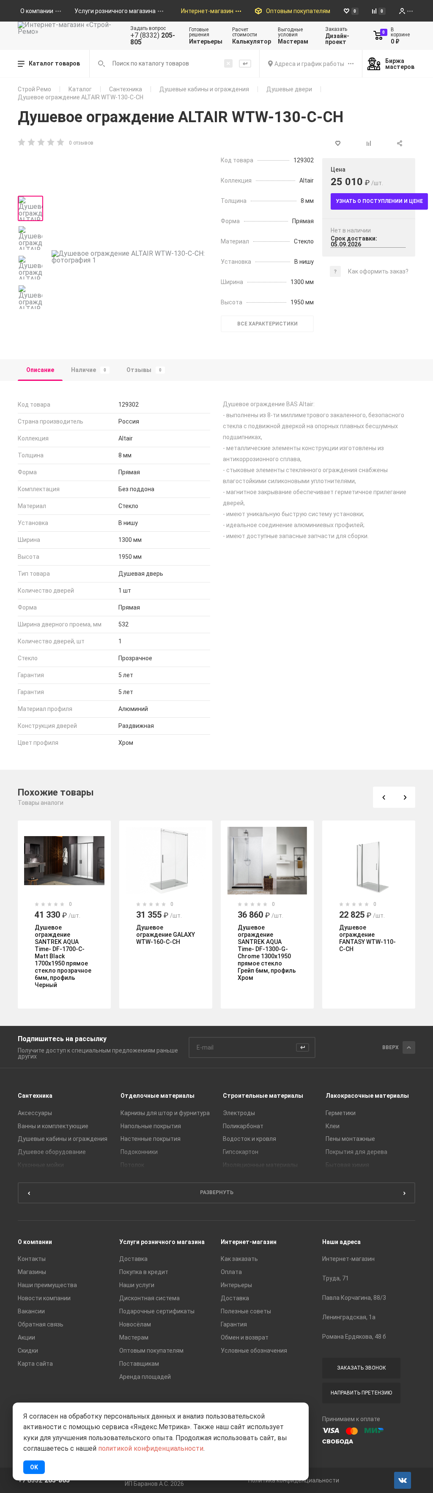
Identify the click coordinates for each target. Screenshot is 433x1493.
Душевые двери (289, 89)
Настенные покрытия (151, 1138)
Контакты (32, 1259)
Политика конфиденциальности (293, 1480)
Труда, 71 (335, 1278)
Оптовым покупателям (151, 1351)
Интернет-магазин (249, 1242)
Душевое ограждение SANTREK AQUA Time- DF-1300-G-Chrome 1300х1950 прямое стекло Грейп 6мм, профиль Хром (267, 952)
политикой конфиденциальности (150, 1448)
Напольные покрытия (151, 1126)
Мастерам (133, 1337)
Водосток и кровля (249, 1138)
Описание (40, 369)
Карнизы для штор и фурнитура (165, 1113)
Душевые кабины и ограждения (204, 89)
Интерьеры (236, 1285)
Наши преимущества (47, 1285)
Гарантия (234, 1324)
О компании (35, 1242)
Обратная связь (40, 1324)
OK (34, 1467)
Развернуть (216, 1192)
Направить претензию (361, 1393)
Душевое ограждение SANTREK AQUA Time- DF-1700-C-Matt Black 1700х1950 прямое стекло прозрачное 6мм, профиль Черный (63, 956)
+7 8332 (44, 1480)
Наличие (88, 369)
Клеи (333, 1126)
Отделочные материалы (158, 1095)
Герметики (341, 1113)
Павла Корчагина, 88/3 (354, 1298)
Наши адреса (341, 1242)
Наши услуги (136, 1285)
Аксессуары (35, 1113)
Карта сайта (35, 1364)
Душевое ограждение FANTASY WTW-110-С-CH (367, 938)
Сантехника (125, 89)
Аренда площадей (145, 1377)
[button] (383, 797)
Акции (26, 1337)
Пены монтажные (350, 1138)
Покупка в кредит (143, 1272)
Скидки (28, 1351)
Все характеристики (267, 324)
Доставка (133, 1259)
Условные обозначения (254, 1351)
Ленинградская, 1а (348, 1317)
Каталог (80, 89)
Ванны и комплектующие (53, 1126)
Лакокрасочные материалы (367, 1095)
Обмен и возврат (245, 1337)
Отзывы (144, 369)
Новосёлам (135, 1324)
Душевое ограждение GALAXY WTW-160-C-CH (165, 934)
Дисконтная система (149, 1298)
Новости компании (44, 1298)
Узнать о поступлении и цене (379, 201)
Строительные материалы (263, 1095)
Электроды (239, 1113)
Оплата (231, 1272)
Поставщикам (139, 1364)
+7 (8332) (152, 39)
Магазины (32, 1272)
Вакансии (31, 1311)
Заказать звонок (361, 1368)
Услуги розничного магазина (162, 1242)
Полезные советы (246, 1311)
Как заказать (239, 1259)
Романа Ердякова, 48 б (354, 1337)
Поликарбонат (243, 1126)
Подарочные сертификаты (157, 1311)
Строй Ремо (34, 89)
